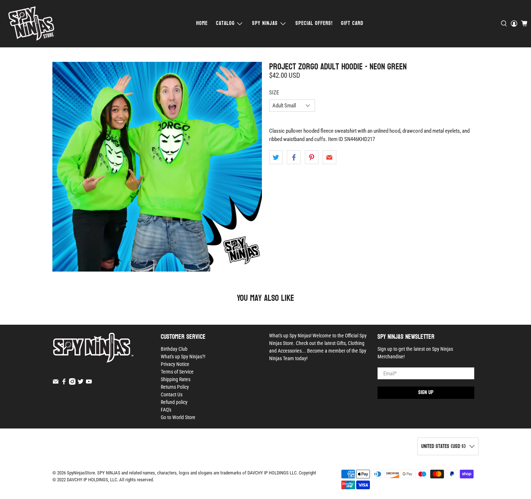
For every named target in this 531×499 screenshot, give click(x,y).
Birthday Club (174, 349)
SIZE (274, 92)
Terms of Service (177, 372)
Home (202, 23)
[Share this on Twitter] (276, 157)
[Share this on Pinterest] (312, 157)
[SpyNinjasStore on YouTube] (89, 383)
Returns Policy (175, 387)
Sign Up (425, 392)
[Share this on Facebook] (294, 157)
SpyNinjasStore (81, 472)
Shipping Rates (175, 379)
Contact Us (171, 394)
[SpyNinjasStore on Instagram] (72, 383)
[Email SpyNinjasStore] (55, 383)
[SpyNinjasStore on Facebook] (64, 383)
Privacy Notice (175, 364)
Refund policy (174, 402)
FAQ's (166, 410)
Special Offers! (314, 23)
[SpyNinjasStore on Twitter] (80, 383)
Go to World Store (178, 417)
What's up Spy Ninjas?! (183, 356)
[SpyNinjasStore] (32, 23)
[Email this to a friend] (329, 157)
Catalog (225, 23)
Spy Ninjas (265, 23)
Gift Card (352, 23)
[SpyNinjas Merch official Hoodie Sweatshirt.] (157, 167)
